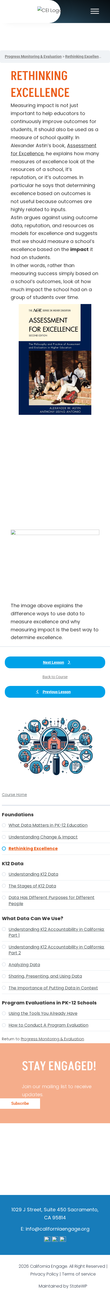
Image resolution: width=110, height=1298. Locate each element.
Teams (40, 1141)
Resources (43, 1158)
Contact (76, 1173)
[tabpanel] (55, 355)
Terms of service (79, 1274)
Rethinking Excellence (84, 56)
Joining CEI (40, 1173)
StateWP (78, 1286)
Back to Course (55, 677)
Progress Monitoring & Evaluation (52, 1039)
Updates (71, 1141)
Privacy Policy (44, 1274)
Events (75, 1158)
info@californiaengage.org (57, 1228)
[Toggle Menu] (95, 11)
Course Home (14, 794)
